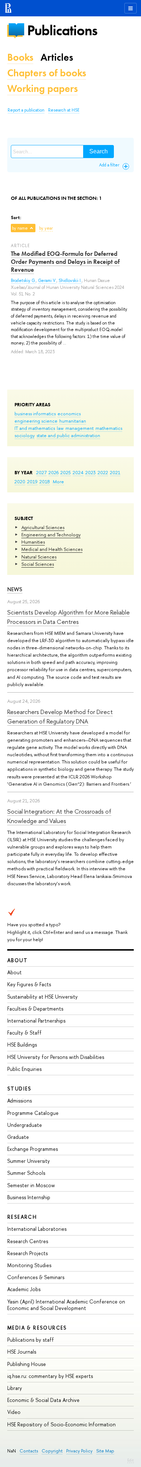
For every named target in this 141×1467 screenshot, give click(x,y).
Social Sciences (37, 564)
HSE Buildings (22, 1044)
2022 (103, 472)
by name (20, 228)
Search (98, 151)
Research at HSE (64, 110)
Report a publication (26, 110)
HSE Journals (21, 1351)
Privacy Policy (79, 1451)
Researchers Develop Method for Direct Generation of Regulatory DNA (60, 716)
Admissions (19, 1100)
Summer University (28, 1160)
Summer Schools (26, 1172)
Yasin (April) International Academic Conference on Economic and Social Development (66, 1304)
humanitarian (72, 421)
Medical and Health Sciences (51, 549)
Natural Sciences (38, 556)
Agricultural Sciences (42, 527)
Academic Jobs (23, 1289)
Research (22, 1216)
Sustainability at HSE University (42, 996)
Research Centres (27, 1241)
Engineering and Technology (51, 534)
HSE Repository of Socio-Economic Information (61, 1424)
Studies (19, 1088)
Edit (130, 1460)
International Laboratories (37, 1228)
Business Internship (28, 1197)
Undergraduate (24, 1124)
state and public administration (68, 435)
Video (14, 1411)
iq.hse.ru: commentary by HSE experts (50, 1376)
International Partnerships (36, 1020)
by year (46, 228)
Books (20, 57)
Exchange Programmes (32, 1148)
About (17, 960)
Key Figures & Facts (29, 984)
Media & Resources (37, 1327)
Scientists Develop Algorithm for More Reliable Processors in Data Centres (68, 617)
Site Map (105, 1451)
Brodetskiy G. (23, 280)
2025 (65, 472)
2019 (32, 481)
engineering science (35, 421)
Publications (62, 30)
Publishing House (26, 1364)
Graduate (18, 1136)
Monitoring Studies (29, 1265)
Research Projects (27, 1253)
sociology (24, 435)
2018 (44, 481)
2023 (90, 472)
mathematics (108, 428)
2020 (19, 481)
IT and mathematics (34, 428)
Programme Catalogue (33, 1112)
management (79, 428)
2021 (115, 472)
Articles (56, 57)
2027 (41, 472)
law (60, 428)
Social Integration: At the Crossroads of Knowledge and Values (59, 816)
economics (69, 413)
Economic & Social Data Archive (43, 1400)
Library (14, 1388)
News (14, 589)
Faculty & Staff (24, 1032)
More (58, 481)
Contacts (29, 1451)
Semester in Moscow (31, 1185)
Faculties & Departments (35, 1008)
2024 (78, 472)
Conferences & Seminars (35, 1277)
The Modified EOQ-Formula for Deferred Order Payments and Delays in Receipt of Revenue (65, 262)
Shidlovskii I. (70, 280)
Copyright (52, 1451)
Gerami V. (47, 280)
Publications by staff (30, 1339)
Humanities (33, 542)
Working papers (42, 88)
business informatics (35, 413)
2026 (53, 472)
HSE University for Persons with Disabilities (55, 1056)
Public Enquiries (24, 1068)
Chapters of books (46, 73)
